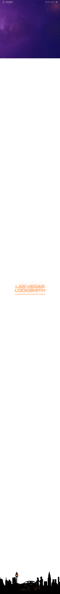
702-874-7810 (30, 298)
